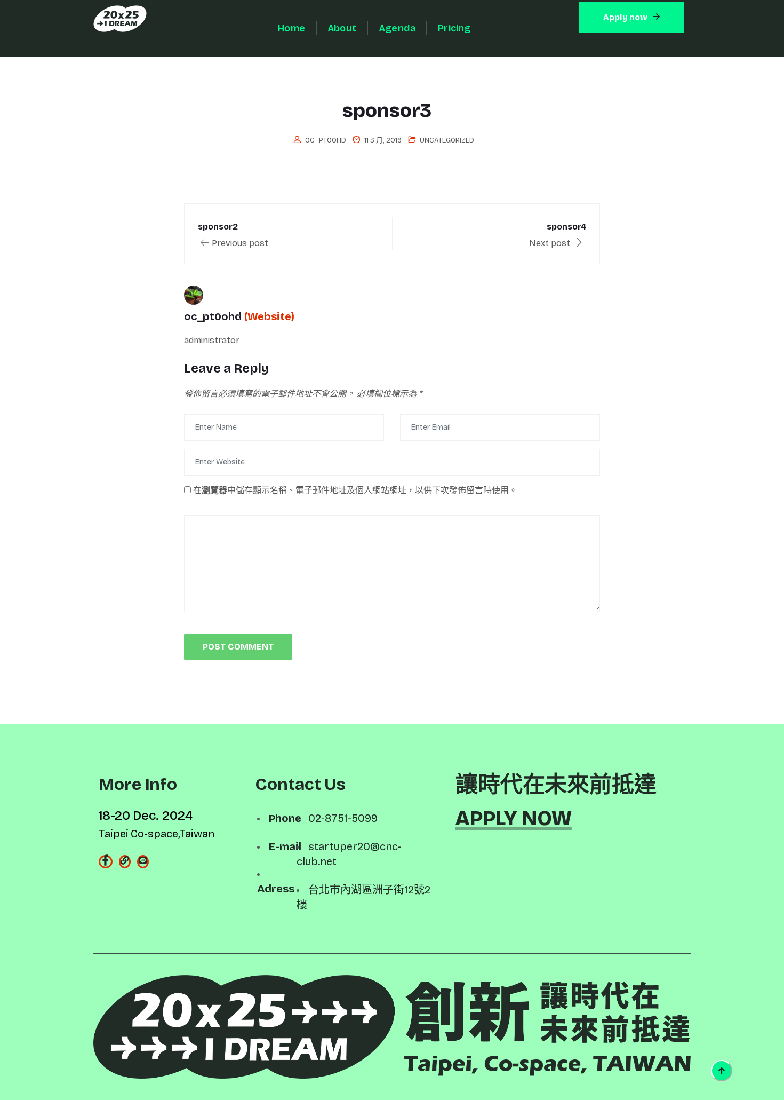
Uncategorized (447, 140)
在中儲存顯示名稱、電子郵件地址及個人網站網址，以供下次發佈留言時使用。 (355, 490)
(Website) (269, 316)
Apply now (625, 17)
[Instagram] (125, 861)
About (341, 28)
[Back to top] (721, 1070)
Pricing (454, 28)
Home (291, 28)
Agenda (397, 28)
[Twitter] (143, 861)
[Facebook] (106, 861)
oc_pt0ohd (325, 140)
